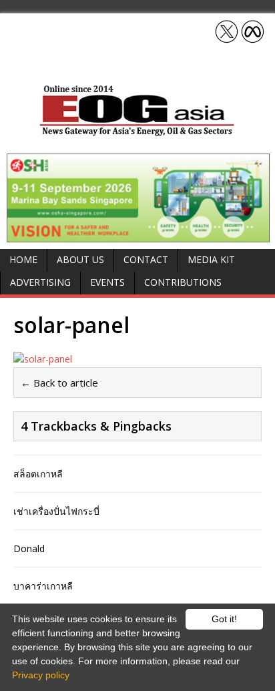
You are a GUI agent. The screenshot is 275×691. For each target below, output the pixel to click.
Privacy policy (40, 675)
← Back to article (59, 382)
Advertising (40, 282)
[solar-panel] (137, 359)
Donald (29, 548)
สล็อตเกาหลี (38, 473)
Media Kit (211, 259)
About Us (80, 259)
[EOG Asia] (137, 132)
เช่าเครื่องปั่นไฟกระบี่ (56, 511)
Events (107, 282)
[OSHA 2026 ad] (138, 234)
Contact (145, 259)
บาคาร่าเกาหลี (43, 586)
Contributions (183, 282)
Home (23, 259)
